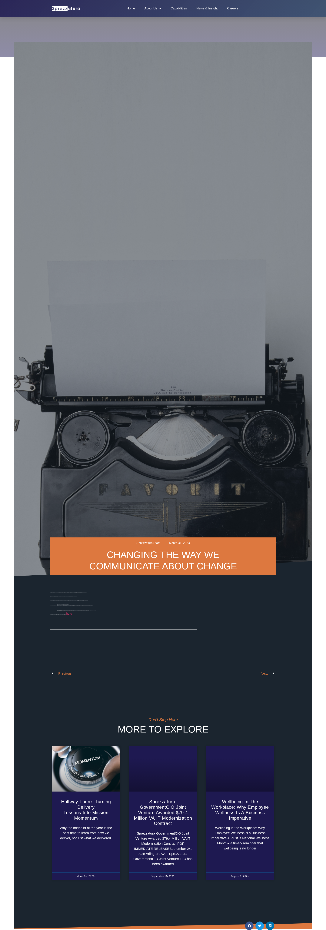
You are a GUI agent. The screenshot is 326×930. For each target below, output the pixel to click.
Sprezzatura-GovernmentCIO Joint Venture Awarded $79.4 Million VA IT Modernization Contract (163, 812)
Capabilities (179, 8)
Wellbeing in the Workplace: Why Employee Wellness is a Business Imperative (240, 809)
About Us (150, 8)
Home (131, 8)
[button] (249, 926)
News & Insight (207, 8)
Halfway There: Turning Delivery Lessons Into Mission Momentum (86, 809)
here (69, 613)
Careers (232, 8)
